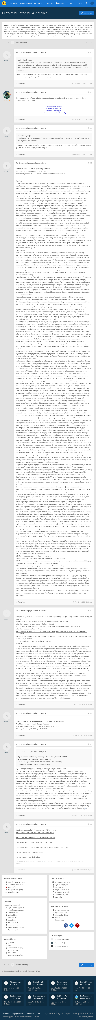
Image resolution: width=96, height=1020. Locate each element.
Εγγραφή (80, 3)
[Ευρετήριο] (4, 3)
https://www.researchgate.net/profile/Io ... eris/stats (35, 624)
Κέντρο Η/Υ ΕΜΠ (13, 912)
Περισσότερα (12, 930)
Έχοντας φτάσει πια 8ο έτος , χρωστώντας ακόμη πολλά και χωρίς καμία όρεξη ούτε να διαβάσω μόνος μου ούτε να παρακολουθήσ (15, 998)
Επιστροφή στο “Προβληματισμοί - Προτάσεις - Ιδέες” (22, 971)
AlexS (29, 1002)
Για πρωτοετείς (12, 922)
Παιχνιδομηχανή (13, 892)
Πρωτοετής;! (11, 887)
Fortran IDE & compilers (62, 892)
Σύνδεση (71, 3)
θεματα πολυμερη (86, 984)
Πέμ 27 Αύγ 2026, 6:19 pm (35, 989)
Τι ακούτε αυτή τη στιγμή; (16, 882)
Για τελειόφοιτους (13, 925)
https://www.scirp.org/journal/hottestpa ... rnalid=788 (35, 631)
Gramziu (91, 1017)
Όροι (39, 1014)
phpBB (12, 1017)
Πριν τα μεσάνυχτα (62, 946)
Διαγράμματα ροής (61, 894)
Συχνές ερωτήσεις (60, 912)
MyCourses (11, 953)
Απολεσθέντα (12, 915)
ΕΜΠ (9, 945)
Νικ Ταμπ (78, 1002)
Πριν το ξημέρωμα (62, 939)
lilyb (52, 1002)
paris (53, 988)
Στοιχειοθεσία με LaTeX (62, 890)
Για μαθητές (11, 920)
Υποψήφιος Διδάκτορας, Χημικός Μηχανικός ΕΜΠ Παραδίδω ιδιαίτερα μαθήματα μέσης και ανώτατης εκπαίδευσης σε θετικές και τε (39, 998)
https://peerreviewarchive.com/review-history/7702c (35, 837)
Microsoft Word (59, 887)
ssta (5, 988)
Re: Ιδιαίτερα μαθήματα (42, 996)
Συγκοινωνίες (12, 917)
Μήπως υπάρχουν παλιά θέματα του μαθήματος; (62, 998)
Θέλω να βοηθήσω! (61, 915)
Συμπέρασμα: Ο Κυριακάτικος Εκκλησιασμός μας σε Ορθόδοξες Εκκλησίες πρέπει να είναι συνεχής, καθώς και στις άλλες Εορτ (39, 984)
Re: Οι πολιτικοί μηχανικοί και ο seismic (31, 52)
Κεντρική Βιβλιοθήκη (15, 948)
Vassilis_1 (31, 988)
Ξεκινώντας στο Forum (62, 910)
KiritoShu (7, 100)
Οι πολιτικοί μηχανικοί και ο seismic (24, 13)
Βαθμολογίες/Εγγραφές (15, 910)
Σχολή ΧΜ (11, 943)
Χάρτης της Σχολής (13, 905)
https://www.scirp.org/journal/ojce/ (29, 629)
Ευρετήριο (5, 1014)
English (57, 917)
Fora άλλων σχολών (14, 955)
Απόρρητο (30, 1014)
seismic (6, 61)
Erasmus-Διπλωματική (15, 927)
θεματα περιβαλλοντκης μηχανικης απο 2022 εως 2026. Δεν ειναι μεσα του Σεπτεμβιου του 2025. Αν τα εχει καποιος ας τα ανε (62, 984)
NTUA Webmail (12, 950)
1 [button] (8, 42)
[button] (4, 42)
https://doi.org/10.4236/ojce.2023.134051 (33, 729)
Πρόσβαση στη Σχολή (15, 890)
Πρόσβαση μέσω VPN (62, 882)
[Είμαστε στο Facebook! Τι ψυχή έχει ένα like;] (66, 925)
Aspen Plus (58, 897)
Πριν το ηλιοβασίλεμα (63, 943)
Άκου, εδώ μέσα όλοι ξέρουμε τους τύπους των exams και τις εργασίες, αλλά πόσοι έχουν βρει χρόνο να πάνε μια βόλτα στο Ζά (15, 984)
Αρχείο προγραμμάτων (15, 908)
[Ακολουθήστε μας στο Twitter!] (71, 925)
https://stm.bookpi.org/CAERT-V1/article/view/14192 (35, 832)
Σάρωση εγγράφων (61, 885)
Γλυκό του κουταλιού (15, 885)
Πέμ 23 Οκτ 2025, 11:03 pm (82, 1003)
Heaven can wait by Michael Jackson (86, 998)
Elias (5, 1002)
